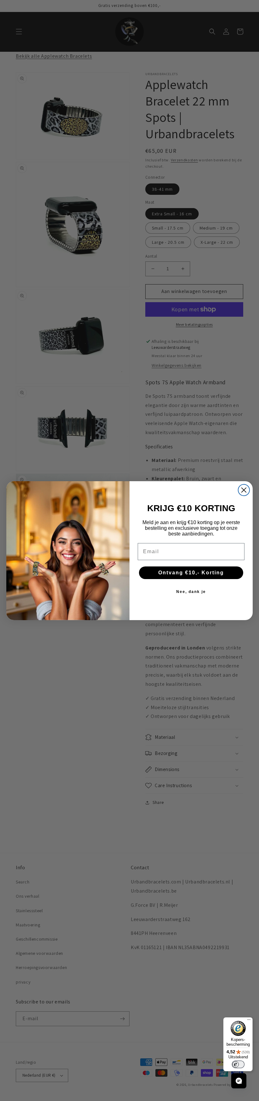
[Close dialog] (244, 490)
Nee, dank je (191, 591)
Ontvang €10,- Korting (191, 572)
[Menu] (249, 1021)
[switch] (238, 1064)
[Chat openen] (238, 1080)
